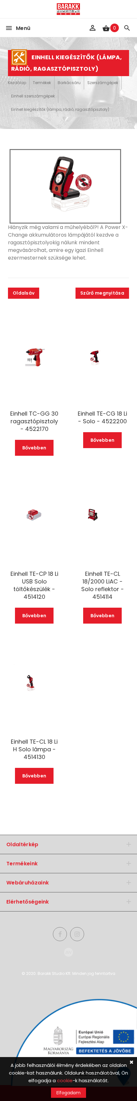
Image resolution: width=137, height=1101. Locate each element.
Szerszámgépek (102, 82)
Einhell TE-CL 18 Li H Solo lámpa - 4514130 (34, 749)
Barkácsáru (69, 82)
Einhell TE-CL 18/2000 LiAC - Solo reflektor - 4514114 (102, 585)
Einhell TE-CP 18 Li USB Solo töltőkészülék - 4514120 (34, 585)
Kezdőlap (17, 82)
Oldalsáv (23, 293)
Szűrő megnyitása (102, 293)
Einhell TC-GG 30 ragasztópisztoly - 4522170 (34, 421)
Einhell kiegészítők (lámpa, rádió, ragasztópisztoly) (60, 109)
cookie (65, 1080)
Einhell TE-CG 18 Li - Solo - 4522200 (102, 417)
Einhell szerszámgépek (33, 96)
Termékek (42, 82)
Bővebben (34, 448)
